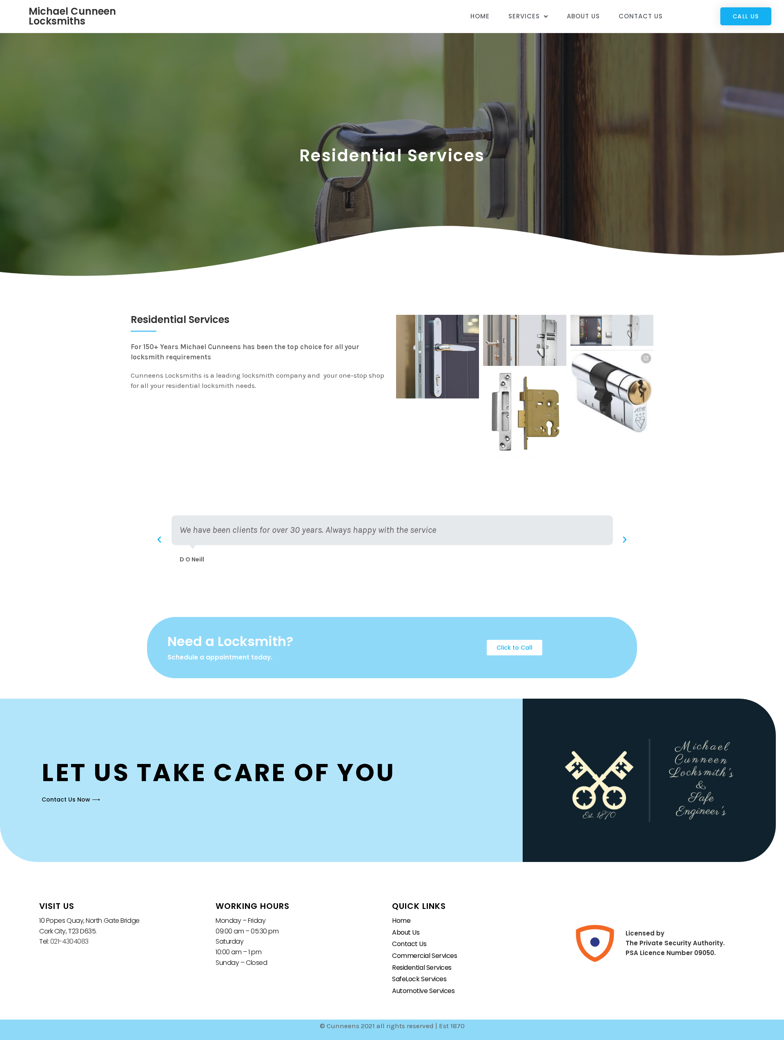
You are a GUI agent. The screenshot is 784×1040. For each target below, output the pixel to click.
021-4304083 (69, 941)
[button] (159, 540)
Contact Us (641, 16)
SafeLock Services (419, 979)
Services (524, 16)
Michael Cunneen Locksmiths (72, 16)
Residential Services (422, 967)
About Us (583, 16)
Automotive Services (423, 990)
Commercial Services (424, 955)
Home (480, 16)
